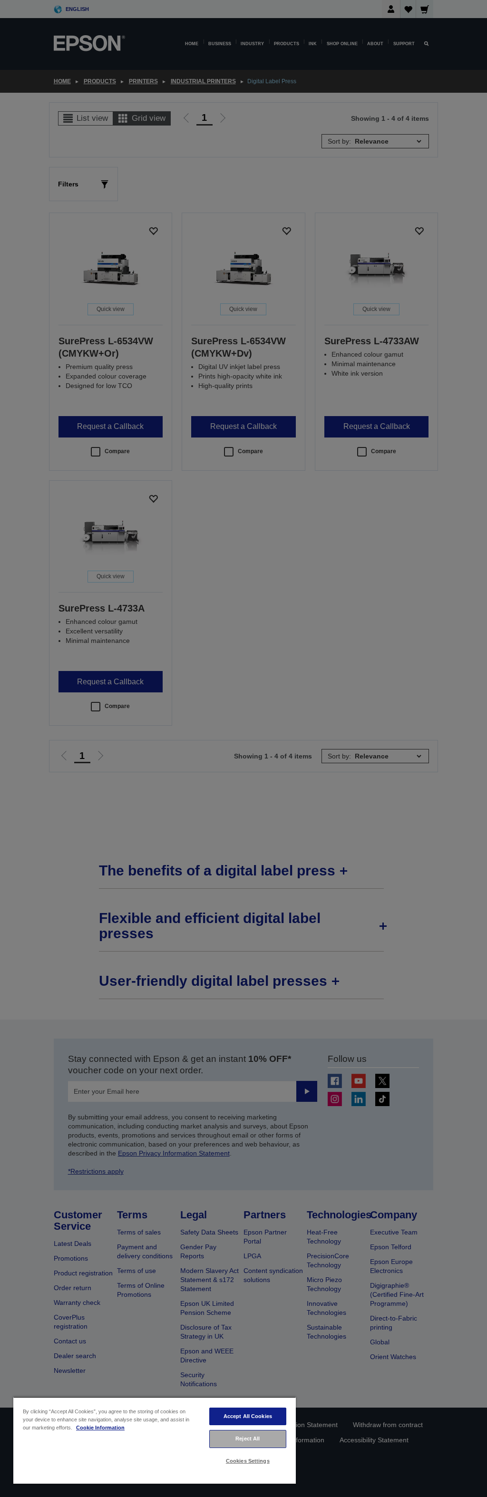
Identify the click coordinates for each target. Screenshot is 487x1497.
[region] (154, 1440)
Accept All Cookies (248, 1416)
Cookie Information (100, 1427)
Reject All (247, 1438)
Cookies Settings (248, 1461)
